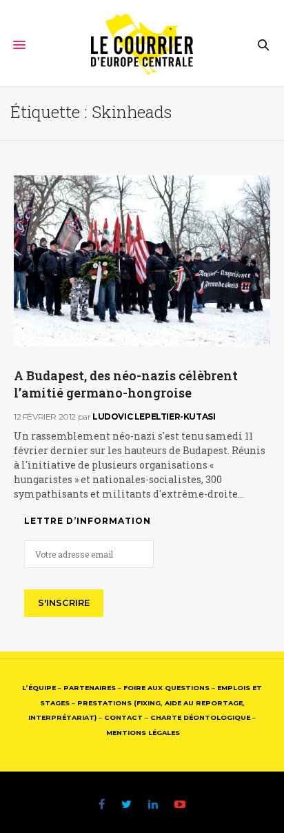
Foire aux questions (166, 688)
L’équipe (39, 688)
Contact (123, 717)
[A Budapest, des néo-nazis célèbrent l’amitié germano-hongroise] (142, 260)
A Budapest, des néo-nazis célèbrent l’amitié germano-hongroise (126, 384)
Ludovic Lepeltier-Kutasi (153, 416)
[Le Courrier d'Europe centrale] (142, 45)
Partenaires (89, 688)
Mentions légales (143, 732)
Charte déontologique (200, 717)
